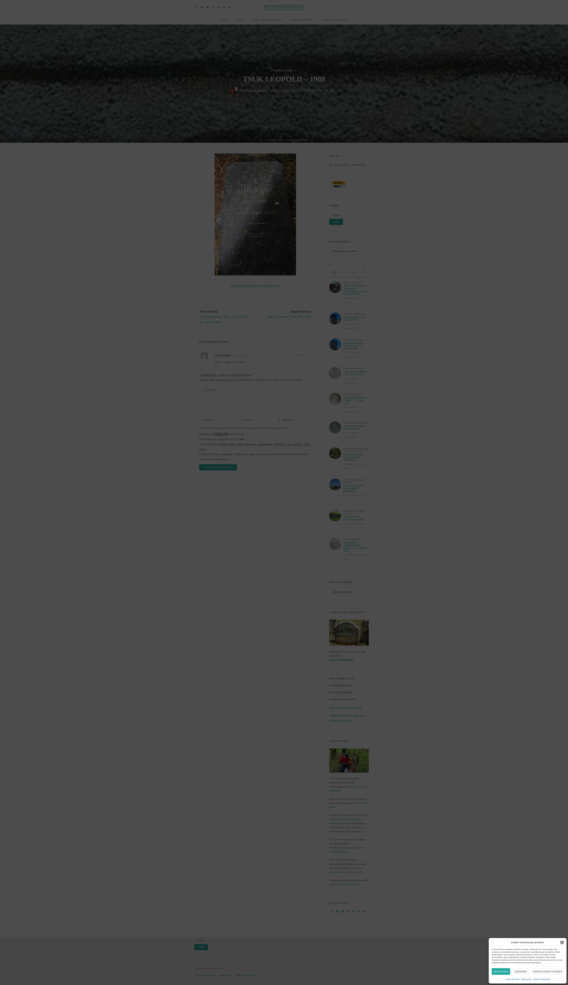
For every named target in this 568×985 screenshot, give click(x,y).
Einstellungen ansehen (547, 971)
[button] (562, 942)
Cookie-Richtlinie (512, 979)
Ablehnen (521, 971)
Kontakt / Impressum (541, 979)
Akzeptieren (500, 971)
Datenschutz (526, 979)
